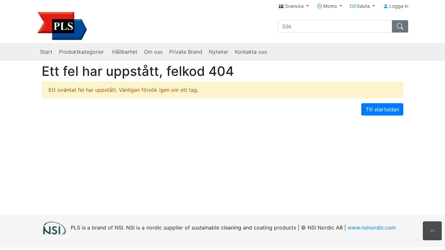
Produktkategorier (82, 52)
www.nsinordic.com (372, 227)
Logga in (398, 6)
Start (46, 52)
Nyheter (218, 52)
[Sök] (400, 26)
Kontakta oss (251, 52)
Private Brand (185, 52)
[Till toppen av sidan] (432, 230)
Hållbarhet (124, 52)
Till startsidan (382, 109)
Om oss (153, 52)
